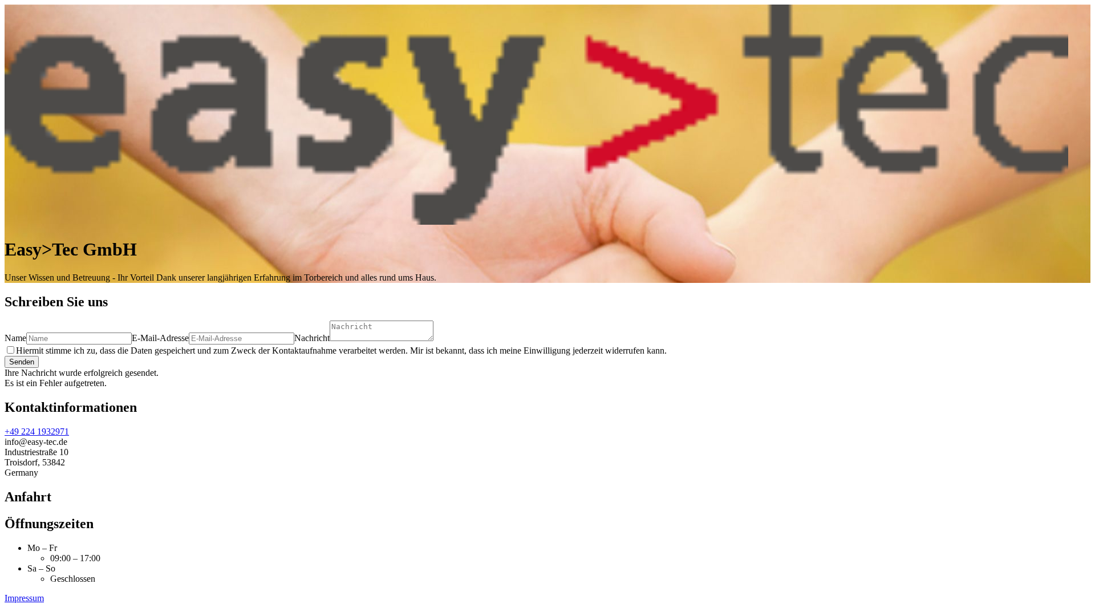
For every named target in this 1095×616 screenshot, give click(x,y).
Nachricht (312, 338)
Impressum (24, 598)
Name (15, 338)
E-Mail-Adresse (160, 338)
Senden (21, 362)
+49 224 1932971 (37, 431)
